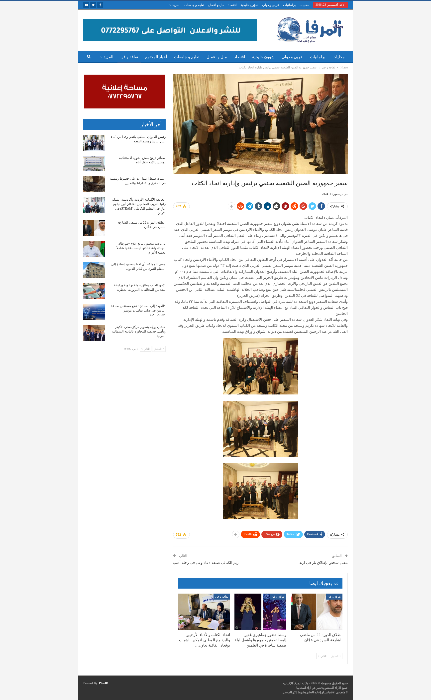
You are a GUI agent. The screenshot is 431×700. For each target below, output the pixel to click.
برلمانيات (289, 5)
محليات (304, 5)
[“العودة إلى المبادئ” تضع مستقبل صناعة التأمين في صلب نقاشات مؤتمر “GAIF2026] (94, 312)
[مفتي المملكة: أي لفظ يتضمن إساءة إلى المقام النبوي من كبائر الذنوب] (94, 270)
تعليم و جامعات (194, 5)
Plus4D (103, 683)
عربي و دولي (270, 5)
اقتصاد (232, 5)
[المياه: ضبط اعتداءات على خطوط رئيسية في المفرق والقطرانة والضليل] (94, 184)
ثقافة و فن (129, 57)
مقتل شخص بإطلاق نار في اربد (323, 563)
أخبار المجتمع (156, 57)
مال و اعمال (216, 5)
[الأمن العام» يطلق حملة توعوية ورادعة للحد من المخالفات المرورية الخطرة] (94, 291)
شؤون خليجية (249, 5)
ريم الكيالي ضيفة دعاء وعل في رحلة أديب (205, 563)
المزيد (176, 5)
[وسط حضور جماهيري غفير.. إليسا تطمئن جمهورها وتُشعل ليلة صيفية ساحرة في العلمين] (260, 612)
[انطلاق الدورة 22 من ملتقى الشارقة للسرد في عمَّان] (316, 612)
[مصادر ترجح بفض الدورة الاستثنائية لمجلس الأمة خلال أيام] (94, 164)
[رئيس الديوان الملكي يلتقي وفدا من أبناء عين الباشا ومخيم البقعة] (94, 143)
